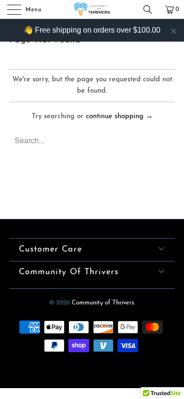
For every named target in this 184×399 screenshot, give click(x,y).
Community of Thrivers (103, 303)
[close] (173, 31)
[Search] (150, 9)
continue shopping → (119, 116)
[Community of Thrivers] (92, 9)
